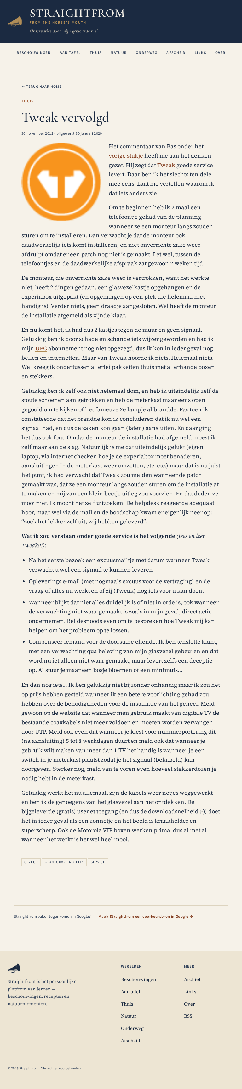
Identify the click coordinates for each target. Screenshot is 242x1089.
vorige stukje (126, 156)
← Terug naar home (41, 86)
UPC (41, 348)
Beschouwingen (34, 52)
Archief (192, 979)
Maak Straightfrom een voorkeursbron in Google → (145, 916)
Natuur (119, 52)
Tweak (166, 165)
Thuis (96, 52)
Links (200, 52)
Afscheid (175, 52)
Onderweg (146, 52)
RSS (188, 1016)
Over (220, 52)
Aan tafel (70, 52)
